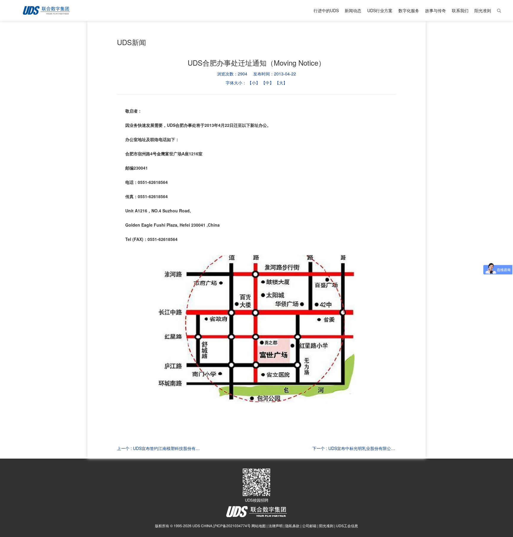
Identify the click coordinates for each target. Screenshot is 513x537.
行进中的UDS (326, 10)
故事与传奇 (435, 10)
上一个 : (159, 448)
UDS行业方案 (379, 10)
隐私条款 (292, 525)
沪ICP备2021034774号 (232, 525)
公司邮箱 (309, 525)
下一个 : (354, 448)
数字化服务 (408, 10)
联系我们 (460, 10)
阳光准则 (482, 10)
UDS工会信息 (347, 525)
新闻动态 (353, 10)
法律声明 (275, 525)
